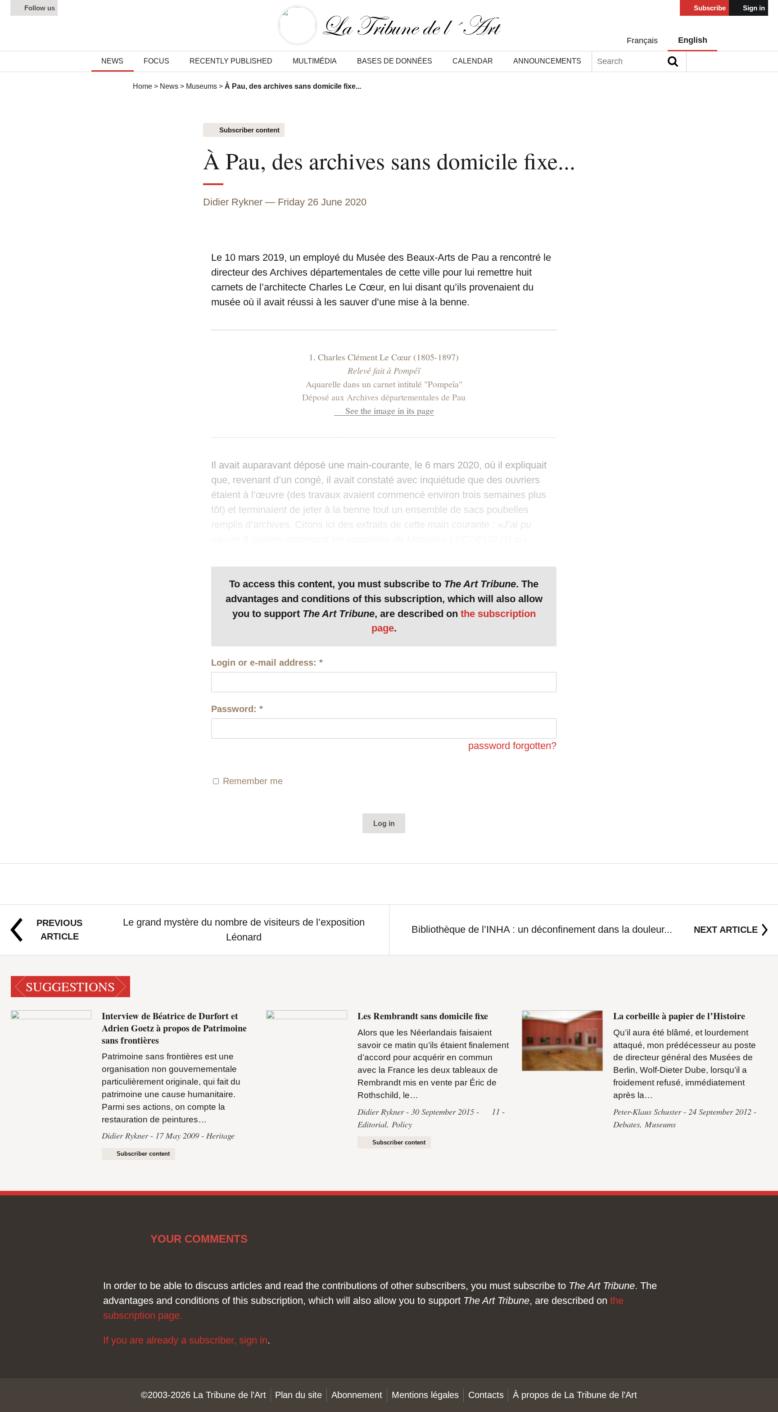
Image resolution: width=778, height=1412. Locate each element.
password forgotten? (512, 745)
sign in (253, 1340)
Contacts (486, 1395)
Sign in (753, 8)
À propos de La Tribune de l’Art (575, 1395)
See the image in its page (389, 410)
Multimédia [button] (315, 61)
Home (142, 86)
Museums (201, 86)
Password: (237, 709)
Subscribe (709, 8)
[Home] (389, 25)
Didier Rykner (232, 202)
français (642, 40)
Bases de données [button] (394, 61)
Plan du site (298, 1395)
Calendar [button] (472, 61)
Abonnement (356, 1395)
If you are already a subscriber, (171, 1340)
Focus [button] (156, 61)
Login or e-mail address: (267, 662)
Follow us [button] (39, 8)
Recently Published (231, 61)
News (169, 86)
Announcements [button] (547, 61)
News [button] (112, 61)
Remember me (253, 781)
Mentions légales (425, 1395)
